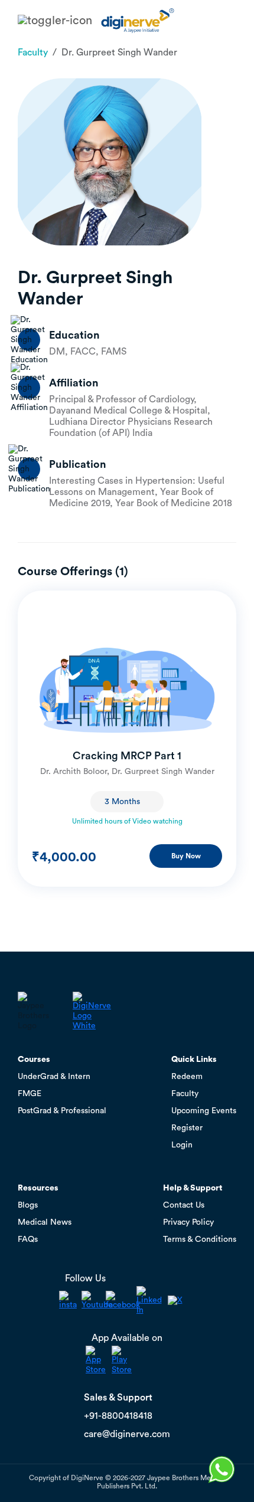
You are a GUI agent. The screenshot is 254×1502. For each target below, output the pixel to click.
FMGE (29, 1094)
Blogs (28, 1205)
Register (187, 1128)
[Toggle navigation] (55, 20)
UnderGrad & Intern (54, 1077)
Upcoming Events (203, 1111)
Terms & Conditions (199, 1239)
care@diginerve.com (127, 1434)
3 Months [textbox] (122, 802)
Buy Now (186, 856)
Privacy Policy (188, 1222)
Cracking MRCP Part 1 (127, 755)
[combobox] (127, 801)
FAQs (28, 1239)
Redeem (187, 1077)
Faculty (33, 52)
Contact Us (183, 1205)
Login (182, 1145)
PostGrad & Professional (62, 1111)
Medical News (44, 1222)
